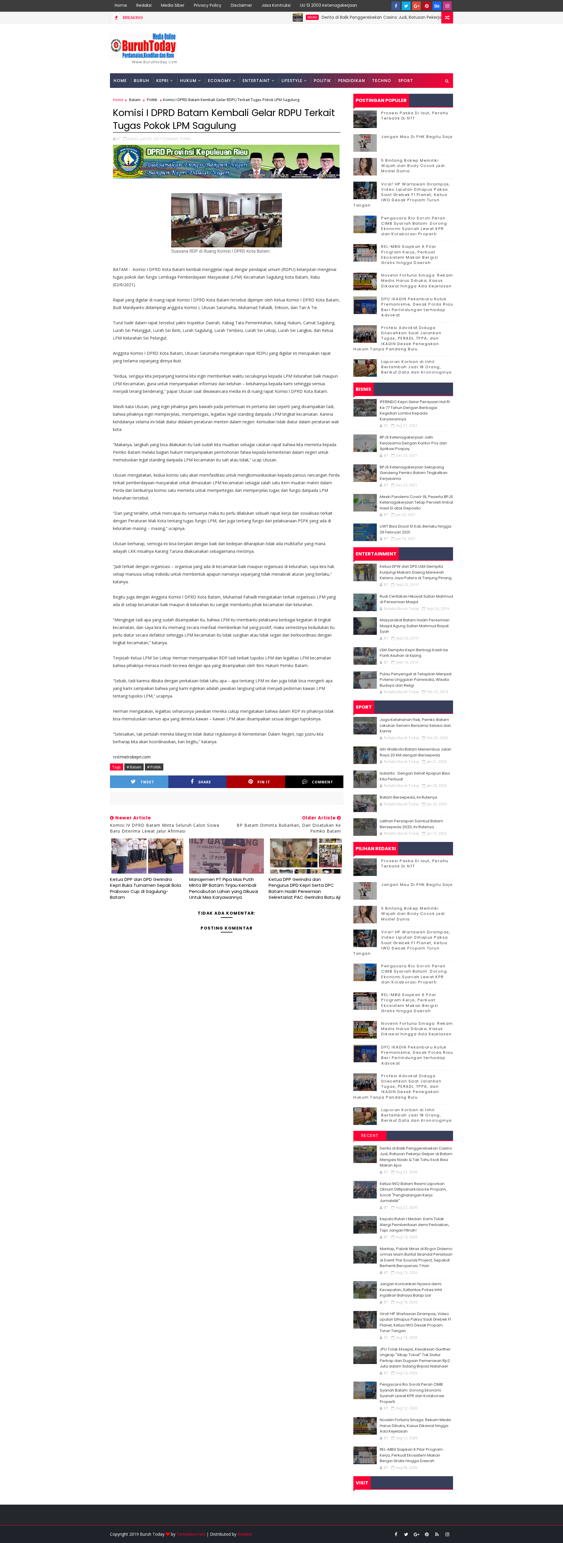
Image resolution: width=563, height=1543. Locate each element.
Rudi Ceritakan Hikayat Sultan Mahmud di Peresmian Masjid (416, 599)
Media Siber (172, 5)
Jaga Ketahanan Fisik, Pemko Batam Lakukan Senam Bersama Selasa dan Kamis (415, 725)
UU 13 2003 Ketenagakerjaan (328, 5)
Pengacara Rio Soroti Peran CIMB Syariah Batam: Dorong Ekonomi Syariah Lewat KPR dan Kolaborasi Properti (414, 226)
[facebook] (395, 5)
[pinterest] (426, 5)
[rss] (437, 1534)
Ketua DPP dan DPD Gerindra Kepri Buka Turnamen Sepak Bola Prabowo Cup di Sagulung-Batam (145, 888)
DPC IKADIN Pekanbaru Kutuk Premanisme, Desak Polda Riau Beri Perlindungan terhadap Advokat (417, 307)
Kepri (162, 80)
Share (204, 782)
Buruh (141, 80)
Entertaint (256, 80)
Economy (219, 80)
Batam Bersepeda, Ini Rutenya (408, 797)
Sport (405, 80)
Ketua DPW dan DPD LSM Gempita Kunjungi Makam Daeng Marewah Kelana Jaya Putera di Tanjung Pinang (416, 572)
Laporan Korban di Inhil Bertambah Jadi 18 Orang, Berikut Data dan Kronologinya (416, 367)
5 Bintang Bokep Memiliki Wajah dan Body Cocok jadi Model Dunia (413, 166)
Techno (381, 80)
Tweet (147, 782)
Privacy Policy (207, 5)
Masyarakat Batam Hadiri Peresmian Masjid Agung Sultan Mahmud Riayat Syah (415, 625)
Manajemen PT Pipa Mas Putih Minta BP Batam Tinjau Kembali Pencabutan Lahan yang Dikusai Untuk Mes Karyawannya (223, 888)
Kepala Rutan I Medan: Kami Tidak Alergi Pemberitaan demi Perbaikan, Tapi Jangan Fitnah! (414, 1224)
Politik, (185, 138)
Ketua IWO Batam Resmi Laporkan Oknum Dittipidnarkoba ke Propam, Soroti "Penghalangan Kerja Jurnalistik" (413, 1192)
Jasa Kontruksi (276, 5)
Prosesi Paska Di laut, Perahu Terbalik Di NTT (415, 115)
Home (121, 5)
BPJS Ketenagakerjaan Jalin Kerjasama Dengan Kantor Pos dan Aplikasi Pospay (413, 442)
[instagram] (447, 5)
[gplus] (416, 5)
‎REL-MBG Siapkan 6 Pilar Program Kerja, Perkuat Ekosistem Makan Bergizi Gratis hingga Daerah (409, 254)
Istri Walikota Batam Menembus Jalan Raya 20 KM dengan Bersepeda (415, 752)
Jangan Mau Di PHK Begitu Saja (417, 136)
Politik (322, 80)
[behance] (437, 5)
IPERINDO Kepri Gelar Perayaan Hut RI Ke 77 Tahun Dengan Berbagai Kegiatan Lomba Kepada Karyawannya (415, 410)
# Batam (134, 767)
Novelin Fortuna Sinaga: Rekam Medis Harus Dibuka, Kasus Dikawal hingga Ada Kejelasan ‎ (417, 280)
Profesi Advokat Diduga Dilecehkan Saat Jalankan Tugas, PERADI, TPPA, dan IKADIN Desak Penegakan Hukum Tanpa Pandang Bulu (397, 338)
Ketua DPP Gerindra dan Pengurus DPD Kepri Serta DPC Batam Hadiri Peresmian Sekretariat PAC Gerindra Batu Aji (304, 888)
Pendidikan (351, 80)
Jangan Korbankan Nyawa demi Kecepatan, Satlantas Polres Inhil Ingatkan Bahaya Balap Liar (411, 1289)
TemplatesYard (191, 1534)
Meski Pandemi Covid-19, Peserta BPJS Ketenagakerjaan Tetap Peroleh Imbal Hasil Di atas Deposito (416, 502)
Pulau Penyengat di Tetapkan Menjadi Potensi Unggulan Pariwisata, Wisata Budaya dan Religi (416, 679)
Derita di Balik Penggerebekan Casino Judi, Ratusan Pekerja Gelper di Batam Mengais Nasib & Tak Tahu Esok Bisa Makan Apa (408, 17)
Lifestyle (292, 80)
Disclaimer (241, 5)
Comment (322, 782)
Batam (273, 17)
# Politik (154, 767)
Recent (370, 1135)
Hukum (188, 80)
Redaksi (144, 5)
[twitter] (406, 5)
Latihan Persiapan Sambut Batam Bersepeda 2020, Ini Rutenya (411, 824)
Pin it (263, 782)
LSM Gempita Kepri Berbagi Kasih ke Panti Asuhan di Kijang (414, 653)
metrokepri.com (136, 757)
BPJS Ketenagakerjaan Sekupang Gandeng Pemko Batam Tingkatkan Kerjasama (413, 472)
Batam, (173, 138)
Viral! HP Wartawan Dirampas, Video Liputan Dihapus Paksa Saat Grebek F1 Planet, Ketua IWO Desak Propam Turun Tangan (401, 194)
